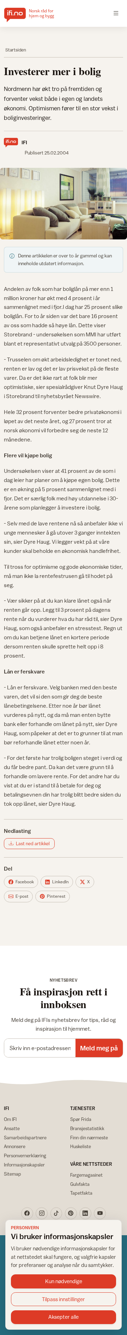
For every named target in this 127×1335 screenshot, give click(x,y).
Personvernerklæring (25, 1155)
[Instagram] (42, 1213)
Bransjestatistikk (87, 1128)
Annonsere (14, 1146)
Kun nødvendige (63, 1281)
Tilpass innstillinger (63, 1299)
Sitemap (12, 1174)
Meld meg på (99, 1048)
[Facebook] (27, 1213)
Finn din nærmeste (89, 1137)
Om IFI (10, 1119)
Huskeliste (80, 1146)
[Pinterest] (71, 1213)
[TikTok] (56, 1213)
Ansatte (12, 1128)
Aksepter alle (63, 1317)
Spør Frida (80, 1119)
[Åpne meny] (116, 13)
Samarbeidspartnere (25, 1137)
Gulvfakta (80, 1184)
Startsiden (15, 50)
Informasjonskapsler (24, 1165)
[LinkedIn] (85, 1213)
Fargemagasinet (86, 1175)
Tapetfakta (81, 1193)
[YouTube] (100, 1213)
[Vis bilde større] (63, 203)
